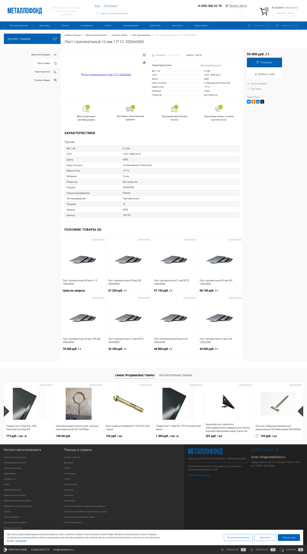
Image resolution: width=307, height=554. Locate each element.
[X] (262, 102)
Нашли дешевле (259, 83)
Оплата (65, 25)
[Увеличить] (106, 75)
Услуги (108, 25)
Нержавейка (10, 473)
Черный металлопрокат (15, 457)
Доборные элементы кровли (17, 500)
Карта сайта (200, 25)
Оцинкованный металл (15, 462)
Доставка (44, 25)
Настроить (265, 537)
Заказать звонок (238, 5)
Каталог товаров (19, 38)
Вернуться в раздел (40, 54)
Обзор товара (43, 63)
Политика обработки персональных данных (84, 506)
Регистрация (110, 5)
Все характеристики (210, 65)
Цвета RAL (155, 25)
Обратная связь (17, 549)
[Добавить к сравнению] (144, 62)
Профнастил (10, 479)
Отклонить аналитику (238, 537)
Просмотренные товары (175, 375)
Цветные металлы (12, 468)
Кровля (7, 511)
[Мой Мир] (258, 102)
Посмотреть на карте (199, 475)
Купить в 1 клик (266, 74)
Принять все (288, 537)
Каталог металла (19, 25)
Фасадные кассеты (13, 528)
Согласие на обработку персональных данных (85, 511)
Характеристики (42, 71)
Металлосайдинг (12, 517)
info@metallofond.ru (272, 457)
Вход (97, 5)
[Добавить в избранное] (144, 55)
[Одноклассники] (253, 102)
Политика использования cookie (79, 517)
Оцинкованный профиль (15, 522)
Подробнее (20, 540)
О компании (87, 25)
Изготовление (130, 25)
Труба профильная (12, 490)
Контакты (177, 25)
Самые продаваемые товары (135, 375)
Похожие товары (42, 80)
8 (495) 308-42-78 (210, 6)
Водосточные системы (15, 495)
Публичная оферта (72, 522)
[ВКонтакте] (249, 102)
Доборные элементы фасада (17, 506)
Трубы (7, 484)
